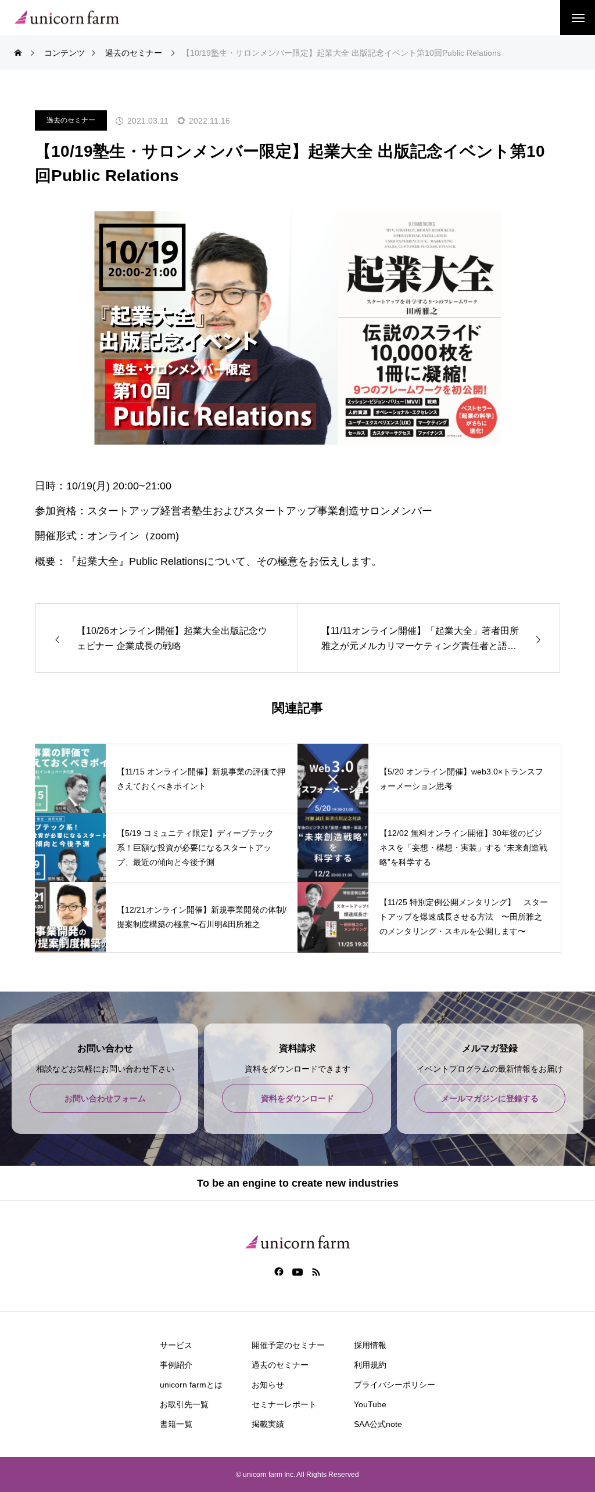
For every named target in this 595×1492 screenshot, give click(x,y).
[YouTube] (297, 1271)
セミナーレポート (284, 1404)
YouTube (370, 1404)
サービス (176, 1345)
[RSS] (316, 1271)
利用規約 (370, 1365)
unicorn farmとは (191, 1385)
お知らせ (268, 1385)
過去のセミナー (70, 120)
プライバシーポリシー (394, 1385)
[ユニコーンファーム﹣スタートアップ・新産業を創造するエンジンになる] (67, 17)
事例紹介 (176, 1365)
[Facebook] (279, 1271)
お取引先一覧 (184, 1404)
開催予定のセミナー (288, 1345)
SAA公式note (378, 1424)
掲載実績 (268, 1424)
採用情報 (370, 1345)
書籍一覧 (176, 1424)
